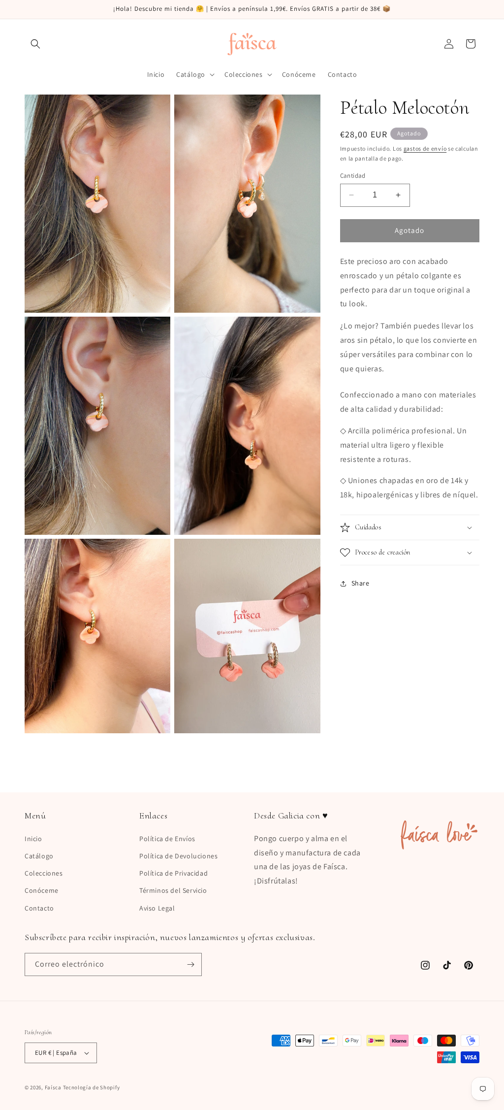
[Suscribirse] (190, 964)
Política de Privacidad (173, 873)
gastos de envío (425, 148)
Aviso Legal (157, 908)
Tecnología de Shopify (91, 1087)
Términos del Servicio (173, 890)
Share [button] (360, 583)
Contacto (39, 908)
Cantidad (353, 175)
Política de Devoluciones (178, 855)
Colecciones (44, 873)
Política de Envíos (167, 838)
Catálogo (39, 855)
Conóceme (42, 890)
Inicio (33, 838)
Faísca (53, 1087)
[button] (35, 44)
